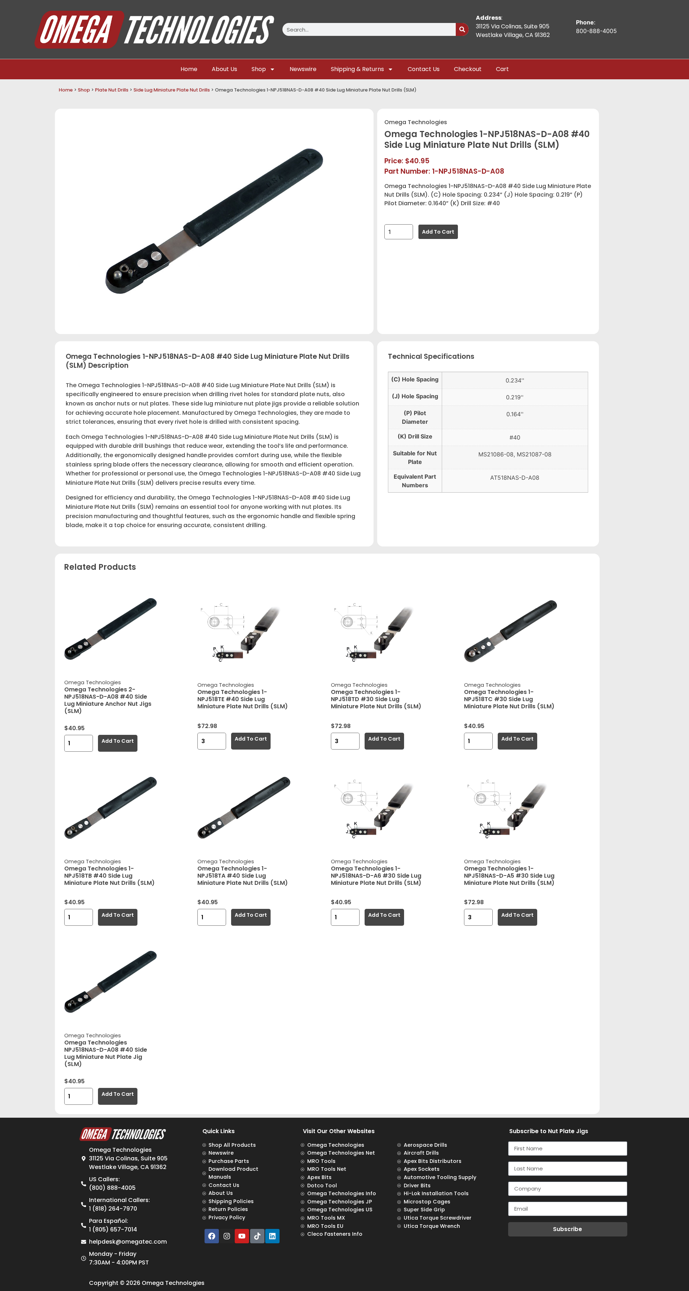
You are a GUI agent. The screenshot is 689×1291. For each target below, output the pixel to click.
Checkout (468, 69)
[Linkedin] (272, 1236)
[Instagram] (227, 1236)
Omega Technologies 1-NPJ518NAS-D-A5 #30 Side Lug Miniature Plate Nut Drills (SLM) (509, 875)
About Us (224, 69)
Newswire (303, 69)
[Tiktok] (257, 1236)
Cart (502, 69)
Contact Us (424, 69)
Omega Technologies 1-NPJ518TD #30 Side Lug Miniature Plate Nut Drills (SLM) (376, 699)
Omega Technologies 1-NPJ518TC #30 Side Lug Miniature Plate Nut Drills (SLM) (509, 699)
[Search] (462, 29)
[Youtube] (242, 1236)
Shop (259, 69)
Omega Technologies (415, 122)
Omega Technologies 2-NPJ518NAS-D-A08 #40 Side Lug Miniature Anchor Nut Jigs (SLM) (107, 700)
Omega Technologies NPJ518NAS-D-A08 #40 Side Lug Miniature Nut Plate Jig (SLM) (105, 1053)
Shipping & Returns (357, 69)
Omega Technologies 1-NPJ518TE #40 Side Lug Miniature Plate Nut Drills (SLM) (242, 699)
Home (189, 69)
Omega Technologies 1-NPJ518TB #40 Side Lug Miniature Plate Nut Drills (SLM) (109, 875)
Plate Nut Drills (111, 90)
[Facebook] (212, 1236)
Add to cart (438, 231)
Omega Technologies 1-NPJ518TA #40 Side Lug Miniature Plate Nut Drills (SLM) (242, 875)
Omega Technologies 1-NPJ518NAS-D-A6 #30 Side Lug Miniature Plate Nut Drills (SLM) (376, 875)
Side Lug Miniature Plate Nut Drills (171, 90)
